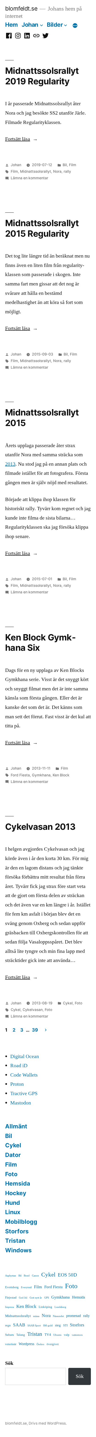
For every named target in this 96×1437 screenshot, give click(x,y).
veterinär (10, 1344)
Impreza (9, 1307)
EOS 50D (67, 1275)
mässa (36, 1316)
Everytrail (26, 1287)
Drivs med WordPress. (48, 1423)
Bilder (55, 24)
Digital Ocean (24, 1056)
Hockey (15, 1193)
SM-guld (48, 1325)
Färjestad (11, 1297)
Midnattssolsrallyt (35, 171)
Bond (27, 1275)
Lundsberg (60, 1307)
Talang (20, 1335)
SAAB (19, 1325)
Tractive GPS (24, 1093)
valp (66, 1335)
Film (72, 165)
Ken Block (61, 775)
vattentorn (77, 1334)
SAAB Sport (34, 1325)
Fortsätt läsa (21, 139)
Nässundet (58, 1316)
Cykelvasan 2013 (40, 826)
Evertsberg (12, 1287)
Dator (13, 1154)
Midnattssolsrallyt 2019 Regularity (42, 75)
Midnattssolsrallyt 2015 (42, 417)
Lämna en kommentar (29, 178)
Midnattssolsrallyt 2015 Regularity (42, 228)
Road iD (18, 1065)
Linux (12, 1212)
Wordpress (26, 1344)
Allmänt (16, 1126)
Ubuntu (57, 1334)
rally (67, 171)
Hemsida (17, 1183)
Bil (65, 165)
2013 (10, 464)
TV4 (48, 1334)
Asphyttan (10, 1275)
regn (8, 1325)
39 (35, 1030)
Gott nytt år (36, 1297)
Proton (17, 1084)
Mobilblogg (21, 1221)
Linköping (45, 1307)
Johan (30, 24)
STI (65, 1325)
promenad (73, 1316)
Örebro (40, 1344)
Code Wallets (24, 1075)
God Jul (23, 1297)
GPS (46, 1297)
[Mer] (75, 25)
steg (58, 1325)
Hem (11, 24)
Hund (12, 1202)
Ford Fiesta (20, 775)
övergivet (53, 1344)
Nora (57, 171)
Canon (35, 1275)
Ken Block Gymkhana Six (40, 642)
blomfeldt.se (21, 8)
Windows (18, 1250)
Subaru (9, 1335)
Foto (78, 1003)
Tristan (15, 1240)
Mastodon (20, 1103)
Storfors (17, 1231)
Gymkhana (41, 775)
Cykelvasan (33, 1009)
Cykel (68, 1003)
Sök (9, 1363)
